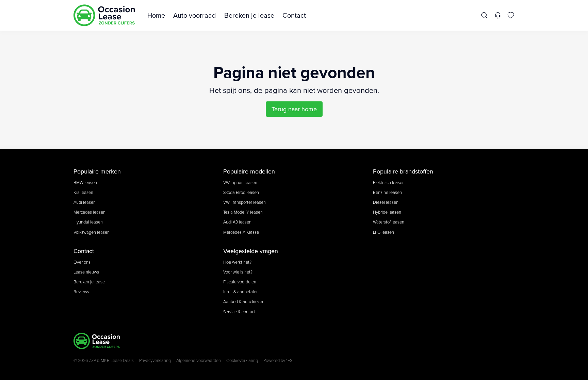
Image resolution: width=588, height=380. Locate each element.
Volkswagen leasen (92, 232)
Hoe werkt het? (237, 262)
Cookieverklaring (242, 360)
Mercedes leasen (89, 212)
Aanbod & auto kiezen (243, 301)
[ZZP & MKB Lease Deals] (104, 15)
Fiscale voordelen (239, 282)
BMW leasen (85, 182)
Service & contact (239, 312)
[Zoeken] (485, 15)
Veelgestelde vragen (250, 251)
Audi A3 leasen (237, 222)
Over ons (82, 262)
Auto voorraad (194, 15)
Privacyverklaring (155, 360)
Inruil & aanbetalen (241, 291)
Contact (294, 15)
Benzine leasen (387, 192)
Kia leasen (83, 192)
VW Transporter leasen (244, 202)
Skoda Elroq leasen (241, 192)
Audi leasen (85, 202)
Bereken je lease (249, 15)
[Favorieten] (511, 15)
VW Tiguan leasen (240, 182)
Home (156, 15)
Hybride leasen (387, 212)
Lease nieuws (86, 272)
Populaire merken (97, 171)
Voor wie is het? (237, 272)
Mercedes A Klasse (241, 232)
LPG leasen (383, 232)
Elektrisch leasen (389, 182)
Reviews (81, 291)
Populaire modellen (249, 171)
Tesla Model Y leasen (243, 212)
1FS (289, 360)
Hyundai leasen (88, 222)
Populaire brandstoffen (403, 171)
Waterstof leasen (388, 222)
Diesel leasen (385, 202)
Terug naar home (294, 109)
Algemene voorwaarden (198, 360)
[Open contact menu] (498, 15)
